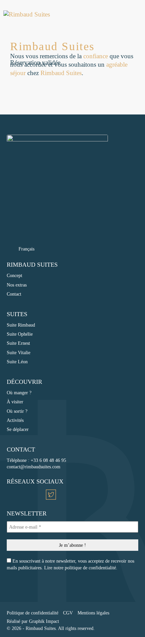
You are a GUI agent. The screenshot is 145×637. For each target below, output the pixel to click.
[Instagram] (12, 494)
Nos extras (17, 285)
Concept (14, 275)
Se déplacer (18, 429)
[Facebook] (25, 494)
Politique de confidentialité (32, 612)
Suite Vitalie (18, 352)
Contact (14, 294)
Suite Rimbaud (21, 325)
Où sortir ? (17, 411)
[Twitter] (51, 494)
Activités (15, 420)
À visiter (15, 401)
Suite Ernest (18, 343)
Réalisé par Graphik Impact (33, 621)
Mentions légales (93, 612)
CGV (68, 612)
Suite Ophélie (20, 334)
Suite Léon (17, 361)
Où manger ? (19, 392)
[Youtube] (38, 494)
